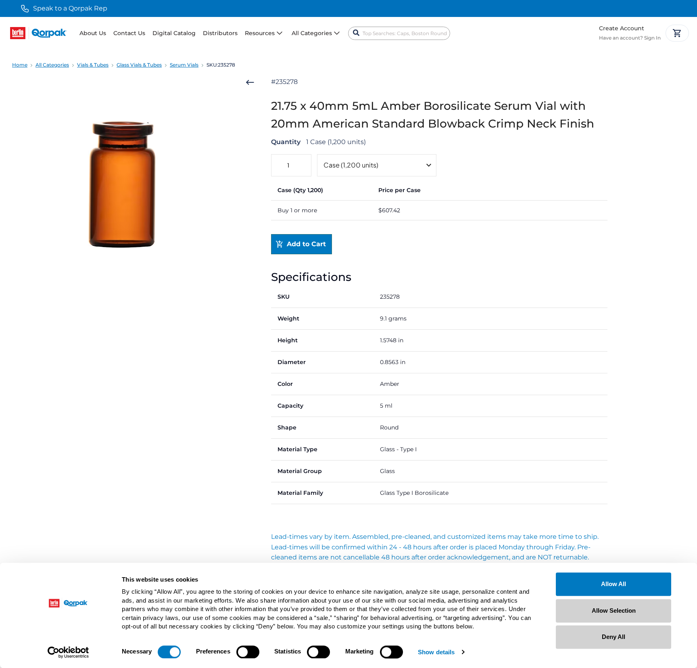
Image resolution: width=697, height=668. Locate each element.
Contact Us (129, 33)
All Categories (52, 65)
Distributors (220, 33)
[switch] (247, 651)
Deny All (613, 636)
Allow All (613, 583)
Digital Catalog (174, 33)
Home (19, 65)
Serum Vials (184, 65)
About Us (92, 33)
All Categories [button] (312, 33)
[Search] (356, 33)
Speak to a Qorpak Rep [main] (70, 8)
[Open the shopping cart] (677, 33)
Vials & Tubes (93, 65)
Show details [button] (436, 652)
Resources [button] (260, 33)
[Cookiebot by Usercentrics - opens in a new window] (68, 652)
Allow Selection (614, 610)
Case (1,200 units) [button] (350, 165)
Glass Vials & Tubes (139, 65)
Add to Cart (306, 244)
